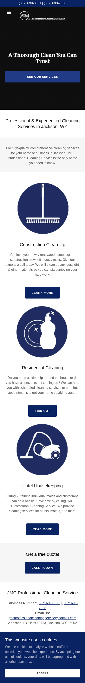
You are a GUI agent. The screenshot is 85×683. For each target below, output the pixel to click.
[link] (42, 12)
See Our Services (42, 76)
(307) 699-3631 (49, 603)
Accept (42, 673)
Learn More (42, 292)
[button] (10, 12)
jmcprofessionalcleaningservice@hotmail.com (42, 618)
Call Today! (42, 567)
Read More (42, 529)
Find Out (42, 411)
